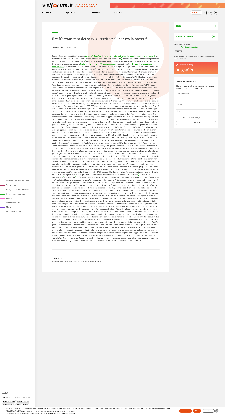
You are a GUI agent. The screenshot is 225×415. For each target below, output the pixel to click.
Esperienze (17, 398)
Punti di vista (26, 398)
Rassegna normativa (22, 404)
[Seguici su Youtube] (216, 12)
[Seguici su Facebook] (206, 12)
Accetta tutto (185, 411)
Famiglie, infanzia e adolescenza (18, 189)
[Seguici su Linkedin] (211, 12)
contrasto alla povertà (58, 261)
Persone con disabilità (14, 203)
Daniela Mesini (57, 47)
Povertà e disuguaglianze (16, 194)
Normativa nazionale (9, 401)
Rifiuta (197, 411)
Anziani (9, 198)
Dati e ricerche (7, 398)
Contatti (118, 12)
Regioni (92, 261)
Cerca (194, 12)
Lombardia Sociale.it (93, 56)
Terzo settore (11, 185)
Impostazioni (208, 411)
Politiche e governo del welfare (18, 181)
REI (95, 261)
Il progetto (46, 12)
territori (99, 261)
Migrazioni (10, 207)
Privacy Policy (193, 118)
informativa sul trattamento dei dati (139, 408)
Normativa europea (8, 404)
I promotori (71, 12)
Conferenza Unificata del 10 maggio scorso (97, 64)
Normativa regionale (23, 401)
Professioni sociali (13, 211)
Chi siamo (95, 12)
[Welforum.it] (17, 1)
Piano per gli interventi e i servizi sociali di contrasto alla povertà (129, 56)
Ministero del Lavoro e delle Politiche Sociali (77, 261)
